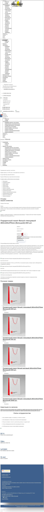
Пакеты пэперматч (9, 132)
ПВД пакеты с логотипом (10, 151)
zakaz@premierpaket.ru (9, 89)
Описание (2, 243)
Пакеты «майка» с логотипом (7, 22)
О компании (5, 142)
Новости (7, 1)
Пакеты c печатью (9, 154)
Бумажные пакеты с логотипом (7, 7)
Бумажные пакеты (6, 182)
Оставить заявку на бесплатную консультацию (9, 179)
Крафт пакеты (5, 183)
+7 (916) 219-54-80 (7, 95)
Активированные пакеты (8, 193)
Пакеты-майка (5, 186)
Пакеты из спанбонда (7, 194)
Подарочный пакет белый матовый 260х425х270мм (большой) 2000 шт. (21, 409)
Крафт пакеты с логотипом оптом (8, 11)
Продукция (5, 181)
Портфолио (5, 77)
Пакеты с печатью (6, 187)
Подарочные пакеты (7, 190)
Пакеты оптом (6, 74)
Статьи (6, 42)
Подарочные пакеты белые (35, 236)
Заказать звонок (3, 115)
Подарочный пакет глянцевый (23, 238)
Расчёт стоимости (4, 116)
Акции (4, 80)
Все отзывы (2, 210)
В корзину (6, 312)
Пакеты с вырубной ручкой (8, 189)
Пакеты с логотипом (5, 4)
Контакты (5, 81)
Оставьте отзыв (5, 474)
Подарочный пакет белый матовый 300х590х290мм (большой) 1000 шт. (20, 410)
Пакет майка (7, 484)
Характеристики (8, 243)
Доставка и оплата (7, 76)
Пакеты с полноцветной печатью (8, 28)
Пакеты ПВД (5, 185)
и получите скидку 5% (6, 477)
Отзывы (4, 78)
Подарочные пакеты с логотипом (8, 15)
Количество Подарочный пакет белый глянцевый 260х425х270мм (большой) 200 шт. (20, 234)
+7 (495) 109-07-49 (7, 93)
